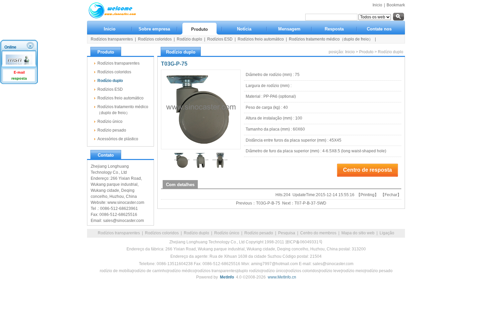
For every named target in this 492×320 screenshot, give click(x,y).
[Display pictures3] (220, 167)
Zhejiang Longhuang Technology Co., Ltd (207, 242)
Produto (366, 52)
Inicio (377, 5)
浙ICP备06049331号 (304, 242)
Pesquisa (286, 233)
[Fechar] (31, 45)
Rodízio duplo (390, 52)
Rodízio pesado (258, 233)
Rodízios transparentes (119, 233)
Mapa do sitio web (358, 233)
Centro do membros (318, 233)
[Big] (201, 109)
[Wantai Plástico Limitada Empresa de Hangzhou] (112, 17)
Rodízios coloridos (162, 233)
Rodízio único (226, 233)
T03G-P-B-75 (268, 203)
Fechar (391, 194)
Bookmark (396, 5)
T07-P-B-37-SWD (310, 203)
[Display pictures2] (200, 167)
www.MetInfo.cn (282, 277)
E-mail (19, 72)
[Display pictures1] (181, 167)
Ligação (387, 233)
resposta (19, 78)
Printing (367, 194)
